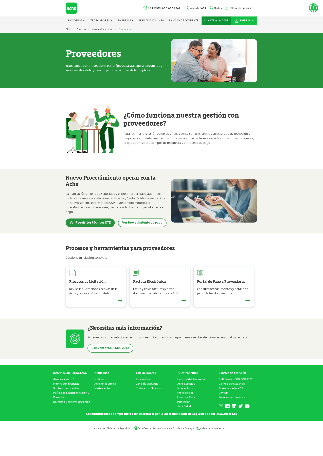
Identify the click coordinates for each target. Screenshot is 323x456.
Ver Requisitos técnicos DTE (90, 222)
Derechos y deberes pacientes (71, 402)
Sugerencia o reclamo (232, 397)
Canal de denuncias (242, 8)
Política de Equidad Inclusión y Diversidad (71, 395)
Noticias (99, 379)
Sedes (218, 8)
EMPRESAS (125, 20)
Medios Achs (102, 388)
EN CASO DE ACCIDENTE (184, 20)
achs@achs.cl (232, 383)
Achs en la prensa (105, 383)
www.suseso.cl (226, 413)
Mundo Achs (185, 388)
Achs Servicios (186, 383)
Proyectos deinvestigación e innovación (186, 397)
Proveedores (143, 379)
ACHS (68, 29)
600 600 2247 (236, 379)
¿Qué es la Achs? (63, 379)
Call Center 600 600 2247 (110, 348)
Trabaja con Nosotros (149, 388)
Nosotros (81, 29)
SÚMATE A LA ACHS (216, 20)
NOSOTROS (75, 20)
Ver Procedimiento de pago (142, 222)
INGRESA (245, 20)
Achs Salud (184, 406)
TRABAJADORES (100, 20)
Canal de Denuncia (147, 383)
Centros (223, 392)
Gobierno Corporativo (102, 29)
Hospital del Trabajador (191, 379)
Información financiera (66, 383)
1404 (231, 388)
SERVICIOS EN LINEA (151, 20)
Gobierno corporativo (66, 388)
